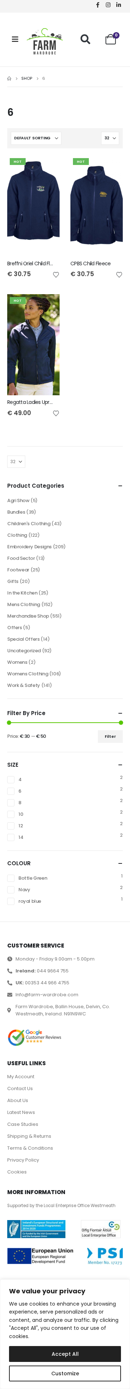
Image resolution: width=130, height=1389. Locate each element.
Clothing (17, 535)
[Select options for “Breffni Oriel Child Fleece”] (47, 167)
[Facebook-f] (97, 4)
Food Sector (21, 558)
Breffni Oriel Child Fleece (34, 263)
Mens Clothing (23, 604)
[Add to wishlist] (56, 274)
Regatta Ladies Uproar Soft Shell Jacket (51, 402)
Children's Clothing (29, 523)
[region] (65, 1334)
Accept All (65, 1354)
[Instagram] (108, 4)
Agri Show (18, 500)
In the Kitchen (22, 592)
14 (20, 837)
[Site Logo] (45, 41)
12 (20, 825)
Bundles (16, 512)
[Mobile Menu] (15, 39)
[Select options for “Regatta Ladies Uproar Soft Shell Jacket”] (47, 306)
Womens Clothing (27, 673)
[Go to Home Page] (9, 78)
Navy (24, 889)
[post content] (33, 206)
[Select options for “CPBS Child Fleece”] (110, 167)
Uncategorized (24, 650)
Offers (14, 627)
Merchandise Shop (28, 616)
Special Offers (23, 639)
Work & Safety (23, 685)
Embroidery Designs (29, 546)
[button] (85, 39)
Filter (110, 736)
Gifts (12, 581)
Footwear (18, 569)
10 (20, 814)
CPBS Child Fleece (90, 263)
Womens (17, 662)
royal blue (29, 901)
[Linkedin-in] (118, 4)
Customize (65, 1373)
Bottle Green (32, 878)
